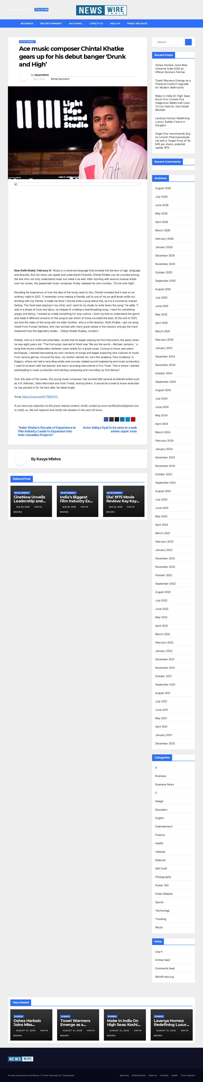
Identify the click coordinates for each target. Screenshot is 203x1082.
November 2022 (165, 566)
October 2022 (163, 575)
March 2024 (162, 432)
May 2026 (161, 213)
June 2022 (161, 608)
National (76, 23)
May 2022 (161, 617)
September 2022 (165, 583)
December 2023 (165, 457)
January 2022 (163, 651)
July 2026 (161, 196)
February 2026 (164, 238)
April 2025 (161, 322)
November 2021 (165, 667)
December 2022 (165, 558)
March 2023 (162, 533)
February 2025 (164, 339)
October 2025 (163, 272)
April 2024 (161, 423)
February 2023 (164, 541)
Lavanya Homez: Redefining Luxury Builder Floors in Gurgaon (172, 122)
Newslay (53, 1075)
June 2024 (162, 407)
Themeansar (68, 1075)
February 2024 (164, 440)
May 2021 (161, 718)
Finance (160, 834)
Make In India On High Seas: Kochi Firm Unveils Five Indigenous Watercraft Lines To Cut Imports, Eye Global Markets (172, 102)
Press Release (137, 23)
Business (27, 23)
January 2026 (164, 247)
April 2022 (161, 625)
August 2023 (163, 491)
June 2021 (161, 709)
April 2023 (161, 524)
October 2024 (163, 373)
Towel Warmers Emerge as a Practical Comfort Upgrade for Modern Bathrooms (173, 84)
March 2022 (162, 634)
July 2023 (161, 499)
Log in (159, 951)
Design (159, 801)
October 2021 (163, 676)
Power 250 (162, 885)
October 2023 (163, 474)
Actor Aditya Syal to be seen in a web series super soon (110, 429)
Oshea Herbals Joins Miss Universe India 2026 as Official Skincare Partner (171, 68)
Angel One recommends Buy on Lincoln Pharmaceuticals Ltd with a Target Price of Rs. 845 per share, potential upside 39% (173, 140)
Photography (163, 877)
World (159, 927)
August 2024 (163, 390)
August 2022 (163, 592)
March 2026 (162, 230)
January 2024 (164, 449)
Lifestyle (96, 23)
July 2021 (161, 701)
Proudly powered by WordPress (24, 1075)
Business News (164, 784)
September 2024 (165, 381)
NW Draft (161, 868)
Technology (162, 910)
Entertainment (51, 23)
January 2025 (163, 348)
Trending (160, 919)
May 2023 (161, 516)
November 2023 (165, 465)
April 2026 (161, 221)
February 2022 (164, 642)
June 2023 (161, 507)
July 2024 (161, 398)
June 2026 (162, 205)
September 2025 (165, 280)
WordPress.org (164, 976)
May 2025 (161, 314)
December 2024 (165, 356)
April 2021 (161, 726)
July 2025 (161, 297)
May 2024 (161, 415)
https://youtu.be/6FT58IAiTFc (40, 396)
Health (115, 23)
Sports (159, 902)
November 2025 (165, 264)
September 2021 (165, 684)
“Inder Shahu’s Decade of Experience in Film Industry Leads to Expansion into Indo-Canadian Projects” (47, 431)
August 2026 (163, 188)
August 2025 (163, 289)
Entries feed (162, 960)
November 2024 (165, 364)
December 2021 (165, 659)
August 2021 (162, 693)
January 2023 (163, 550)
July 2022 (161, 600)
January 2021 (163, 735)
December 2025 (165, 255)
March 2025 (162, 331)
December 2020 (165, 743)
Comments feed (165, 968)
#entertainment (60, 78)
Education (161, 809)
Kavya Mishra (42, 74)
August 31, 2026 (26, 1030)
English (159, 818)
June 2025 (161, 306)
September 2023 (165, 482)
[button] (194, 23)
